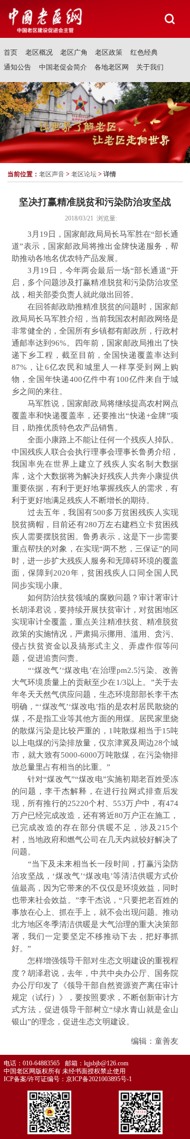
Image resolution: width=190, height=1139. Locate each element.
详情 (109, 174)
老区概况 (39, 52)
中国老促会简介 (63, 67)
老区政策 (108, 52)
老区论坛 (84, 174)
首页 (10, 52)
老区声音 (51, 174)
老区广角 (74, 52)
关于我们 (150, 67)
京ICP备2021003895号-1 (99, 1079)
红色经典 (144, 52)
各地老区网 (111, 67)
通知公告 (17, 67)
